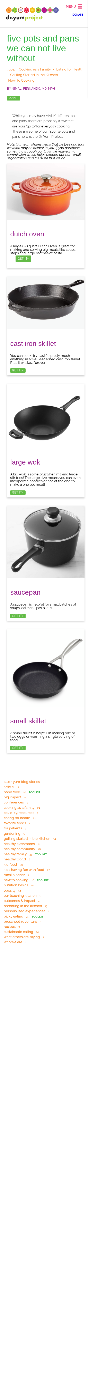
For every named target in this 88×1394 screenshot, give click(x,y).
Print (13, 98)
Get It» (23, 258)
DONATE (77, 14)
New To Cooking (21, 80)
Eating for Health (69, 69)
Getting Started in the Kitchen (34, 75)
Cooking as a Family (35, 69)
